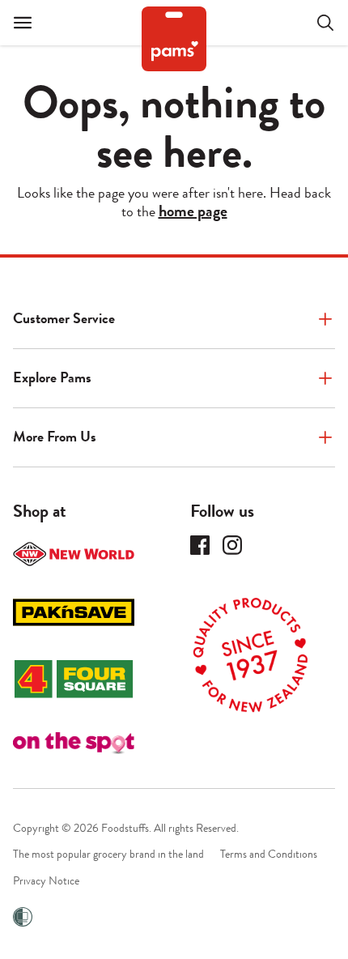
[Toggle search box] (315, 22)
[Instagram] (232, 545)
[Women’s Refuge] (22, 917)
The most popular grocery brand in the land (108, 854)
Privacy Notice (46, 881)
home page (193, 211)
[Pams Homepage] (174, 38)
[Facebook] (200, 545)
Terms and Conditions (268, 854)
